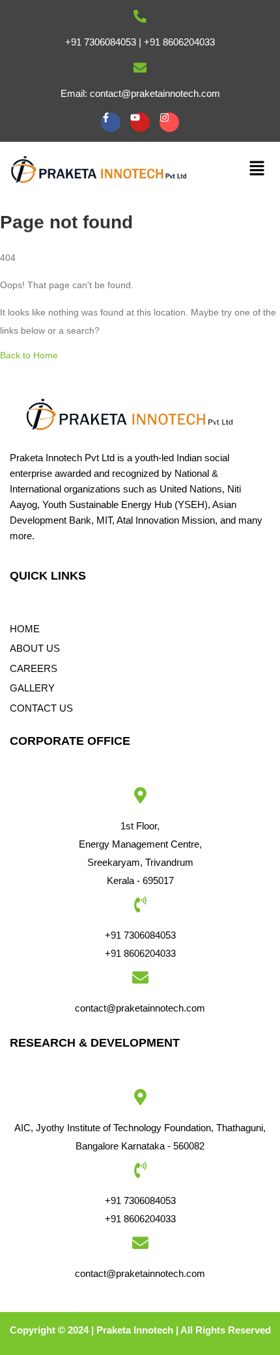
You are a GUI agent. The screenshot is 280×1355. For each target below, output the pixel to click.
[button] (257, 169)
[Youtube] (140, 122)
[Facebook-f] (110, 122)
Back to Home (29, 355)
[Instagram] (169, 122)
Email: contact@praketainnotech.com (140, 93)
